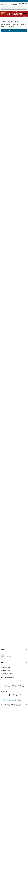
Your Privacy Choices (9, 700)
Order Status (6, 670)
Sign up (24, 681)
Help (3, 649)
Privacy (23, 699)
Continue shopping (14, 30)
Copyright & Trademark (15, 699)
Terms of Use (5, 699)
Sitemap (18, 702)
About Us (4, 662)
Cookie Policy (12, 702)
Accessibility (20, 700)
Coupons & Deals (7, 673)
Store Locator (6, 667)
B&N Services (6, 656)
